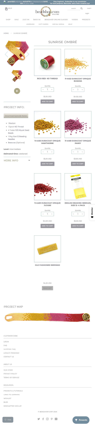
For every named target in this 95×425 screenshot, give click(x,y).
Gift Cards (43, 24)
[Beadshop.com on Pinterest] (51, 419)
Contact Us (9, 357)
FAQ (5, 345)
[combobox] (74, 8)
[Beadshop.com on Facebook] (43, 419)
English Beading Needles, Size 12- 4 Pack (78, 204)
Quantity (47, 86)
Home (6, 33)
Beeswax (12, 143)
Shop (8, 19)
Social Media (58, 24)
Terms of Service (11, 377)
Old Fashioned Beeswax (47, 265)
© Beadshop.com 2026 (47, 412)
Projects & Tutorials (13, 391)
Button (12, 123)
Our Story (8, 370)
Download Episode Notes (16, 116)
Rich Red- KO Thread (47, 78)
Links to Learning (12, 394)
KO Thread (19, 127)
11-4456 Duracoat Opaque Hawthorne (47, 142)
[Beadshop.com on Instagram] (47, 419)
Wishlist (7, 398)
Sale (17, 19)
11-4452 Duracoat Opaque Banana (78, 80)
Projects (86, 19)
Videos (75, 19)
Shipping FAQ (9, 349)
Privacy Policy (10, 374)
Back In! (37, 19)
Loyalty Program (11, 353)
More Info (11, 160)
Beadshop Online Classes (56, 19)
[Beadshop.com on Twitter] (38, 419)
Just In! (26, 19)
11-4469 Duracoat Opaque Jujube (47, 204)
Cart (89, 8)
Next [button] (25, 54)
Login (87, 13)
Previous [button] (8, 54)
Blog (6, 402)
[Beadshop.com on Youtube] (56, 419)
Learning (30, 24)
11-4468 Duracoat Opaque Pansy (78, 142)
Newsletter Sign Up (13, 406)
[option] (27, 2)
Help (9, 8)
